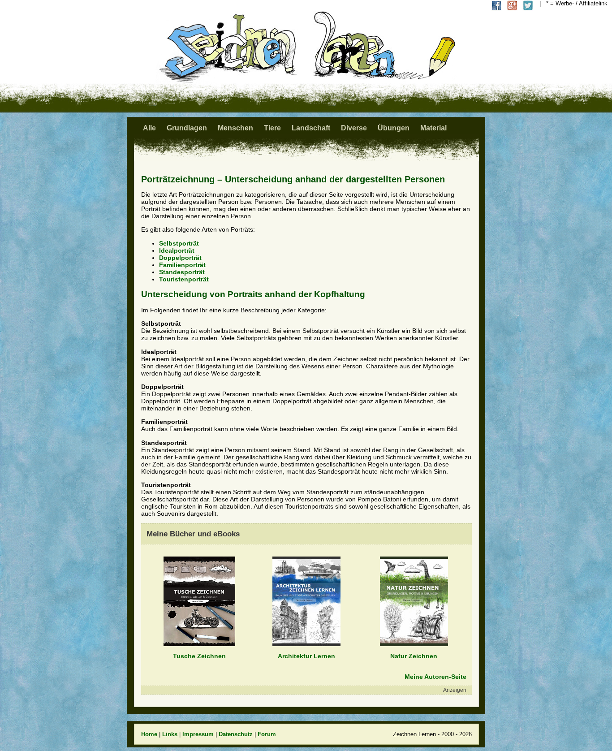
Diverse (354, 128)
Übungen (393, 128)
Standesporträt (182, 272)
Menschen (235, 128)
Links (169, 734)
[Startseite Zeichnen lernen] (306, 80)
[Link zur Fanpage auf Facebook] (496, 5)
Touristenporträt (184, 279)
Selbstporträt (179, 243)
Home (149, 734)
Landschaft (311, 128)
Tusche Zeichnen (199, 656)
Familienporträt (182, 264)
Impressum (198, 734)
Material (433, 128)
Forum (267, 734)
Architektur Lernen (306, 656)
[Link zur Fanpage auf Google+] (512, 5)
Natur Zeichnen (413, 656)
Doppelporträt (180, 257)
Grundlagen (187, 128)
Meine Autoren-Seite (435, 676)
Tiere (272, 128)
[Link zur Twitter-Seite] (528, 5)
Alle (149, 128)
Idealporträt (176, 250)
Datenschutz (236, 734)
